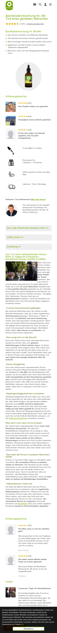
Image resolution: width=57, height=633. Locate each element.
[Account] (45, 4)
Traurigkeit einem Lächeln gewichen (34, 120)
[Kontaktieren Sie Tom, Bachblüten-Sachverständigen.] (34, 4)
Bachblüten (23, 504)
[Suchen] (40, 4)
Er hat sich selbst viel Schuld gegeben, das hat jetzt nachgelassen (31, 135)
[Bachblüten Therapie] (9, 5)
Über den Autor (38, 199)
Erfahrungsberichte (35, 24)
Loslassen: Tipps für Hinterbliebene (34, 588)
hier (22, 624)
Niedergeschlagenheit (18, 418)
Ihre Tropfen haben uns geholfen (33, 106)
